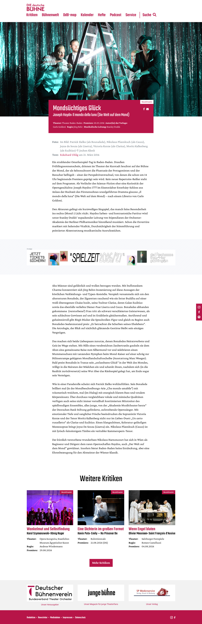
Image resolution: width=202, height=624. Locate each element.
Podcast (115, 15)
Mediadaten (133, 7)
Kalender (87, 15)
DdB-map (69, 15)
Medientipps (50, 7)
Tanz (30, 2)
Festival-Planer (90, 7)
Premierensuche (91, 2)
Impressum (67, 618)
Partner (131, 2)
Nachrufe (48, 2)
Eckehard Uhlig (69, 154)
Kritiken (32, 15)
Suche (147, 15)
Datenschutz (80, 618)
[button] (143, 109)
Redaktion (31, 618)
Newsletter (42, 618)
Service (131, 15)
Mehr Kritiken (101, 562)
